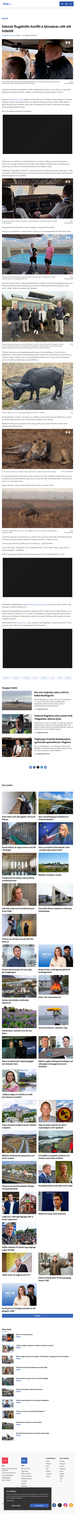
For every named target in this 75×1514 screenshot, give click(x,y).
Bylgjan (62, 1474)
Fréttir (48, 1461)
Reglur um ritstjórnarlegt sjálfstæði (9, 1469)
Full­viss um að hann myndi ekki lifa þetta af (30, 1411)
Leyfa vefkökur (39, 1505)
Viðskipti (48, 1464)
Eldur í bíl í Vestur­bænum (49, 997)
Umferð (23, 1484)
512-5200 (27, 1468)
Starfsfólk (24, 1481)
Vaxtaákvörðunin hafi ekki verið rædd (55, 1186)
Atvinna (62, 1466)
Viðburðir (63, 1469)
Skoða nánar (10, 1500)
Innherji (62, 1461)
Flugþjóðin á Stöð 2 (17, 99)
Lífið (47, 1469)
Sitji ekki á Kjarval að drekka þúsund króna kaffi (31, 1367)
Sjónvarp (48, 1474)
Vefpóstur (24, 1486)
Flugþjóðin (6, 677)
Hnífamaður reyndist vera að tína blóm (29, 1422)
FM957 (62, 1476)
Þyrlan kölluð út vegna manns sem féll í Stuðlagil (32, 1378)
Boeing (59, 677)
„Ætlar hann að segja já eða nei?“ (16, 1275)
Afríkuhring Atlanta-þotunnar (36, 604)
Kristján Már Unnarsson (9, 35)
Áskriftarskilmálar (26, 1479)
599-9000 (8, 1480)
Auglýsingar (24, 1471)
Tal (60, 1481)
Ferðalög (68, 677)
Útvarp (48, 1476)
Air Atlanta (15, 677)
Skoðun (48, 1471)
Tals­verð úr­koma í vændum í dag (52, 1028)
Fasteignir (63, 1464)
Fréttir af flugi (26, 677)
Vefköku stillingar (16, 1505)
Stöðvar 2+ (24, 622)
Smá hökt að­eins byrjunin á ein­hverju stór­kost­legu (32, 1433)
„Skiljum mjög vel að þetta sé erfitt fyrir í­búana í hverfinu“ (35, 1345)
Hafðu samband (26, 1473)
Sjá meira (37, 1316)
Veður (61, 1471)
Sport (47, 1466)
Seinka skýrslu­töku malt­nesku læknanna (29, 1389)
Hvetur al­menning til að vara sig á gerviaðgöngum (32, 1400)
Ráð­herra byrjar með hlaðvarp (52, 1214)
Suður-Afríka (44, 677)
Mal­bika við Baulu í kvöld (49, 875)
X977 (61, 1479)
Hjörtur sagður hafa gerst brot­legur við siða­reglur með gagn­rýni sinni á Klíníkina (55, 1064)
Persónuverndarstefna (9, 1473)
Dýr (53, 677)
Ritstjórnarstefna (26, 1476)
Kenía (35, 677)
